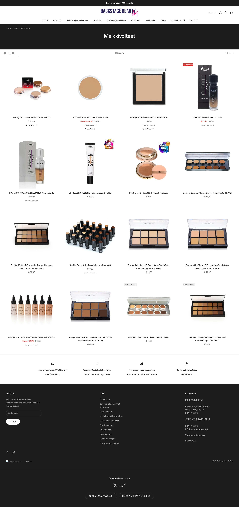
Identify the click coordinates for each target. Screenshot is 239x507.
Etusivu (8, 28)
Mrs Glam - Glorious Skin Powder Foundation (148, 193)
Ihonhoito (97, 20)
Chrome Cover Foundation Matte (207, 117)
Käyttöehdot (105, 434)
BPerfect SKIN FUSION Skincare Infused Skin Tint (90, 193)
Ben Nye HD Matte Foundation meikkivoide (31, 117)
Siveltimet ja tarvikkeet (116, 20)
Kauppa (16, 28)
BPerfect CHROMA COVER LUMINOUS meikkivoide (31, 193)
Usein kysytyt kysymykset (111, 416)
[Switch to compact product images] (13, 53)
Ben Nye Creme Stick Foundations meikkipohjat (90, 265)
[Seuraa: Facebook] (7, 452)
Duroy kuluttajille (107, 438)
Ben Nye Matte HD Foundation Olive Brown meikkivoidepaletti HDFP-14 (207, 339)
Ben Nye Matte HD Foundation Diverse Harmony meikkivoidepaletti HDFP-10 (31, 267)
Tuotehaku (105, 399)
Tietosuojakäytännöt (109, 420)
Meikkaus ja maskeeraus (77, 20)
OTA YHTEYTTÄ (178, 20)
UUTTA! (45, 20)
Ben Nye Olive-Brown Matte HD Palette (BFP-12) (148, 337)
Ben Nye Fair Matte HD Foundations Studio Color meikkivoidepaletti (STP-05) (149, 267)
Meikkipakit (150, 20)
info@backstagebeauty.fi (196, 429)
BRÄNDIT (57, 20)
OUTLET (193, 20)
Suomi (211, 13)
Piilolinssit (135, 20)
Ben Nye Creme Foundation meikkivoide (90, 117)
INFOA (163, 20)
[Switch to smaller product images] (9, 53)
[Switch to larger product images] (5, 53)
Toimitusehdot (106, 425)
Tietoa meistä (106, 411)
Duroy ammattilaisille (109, 443)
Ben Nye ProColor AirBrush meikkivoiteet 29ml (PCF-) (31, 337)
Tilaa (13, 421)
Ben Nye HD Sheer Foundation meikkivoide (148, 117)
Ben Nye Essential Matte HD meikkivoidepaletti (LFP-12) (207, 193)
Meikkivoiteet (26, 28)
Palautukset (105, 429)
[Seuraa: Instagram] (13, 452)
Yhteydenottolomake (195, 435)
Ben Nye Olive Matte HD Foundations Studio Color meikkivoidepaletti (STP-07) (207, 267)
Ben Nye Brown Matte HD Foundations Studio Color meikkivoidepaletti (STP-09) (90, 339)
